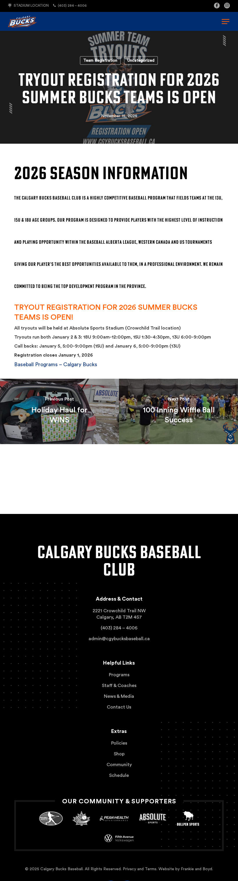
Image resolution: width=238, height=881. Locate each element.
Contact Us (119, 707)
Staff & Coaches (119, 685)
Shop (119, 754)
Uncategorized (140, 60)
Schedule (119, 775)
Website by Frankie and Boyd (185, 869)
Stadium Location (31, 5)
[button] (225, 21)
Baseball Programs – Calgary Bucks (55, 364)
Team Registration (100, 60)
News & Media (119, 696)
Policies (119, 743)
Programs (119, 674)
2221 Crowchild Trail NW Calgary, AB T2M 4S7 (119, 614)
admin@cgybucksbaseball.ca (119, 638)
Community (119, 764)
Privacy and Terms (139, 869)
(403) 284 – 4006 (71, 5)
